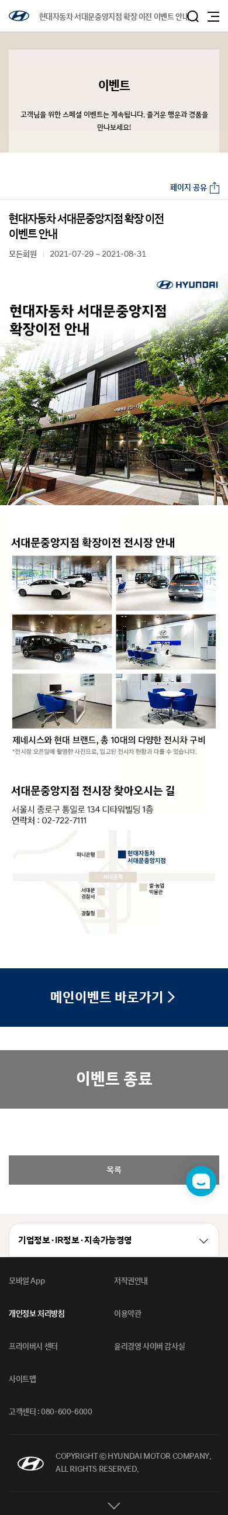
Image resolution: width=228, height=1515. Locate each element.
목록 (114, 1169)
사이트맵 (22, 1379)
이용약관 (127, 1314)
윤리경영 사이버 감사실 (149, 1347)
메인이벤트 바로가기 (107, 998)
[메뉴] (213, 17)
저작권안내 (131, 1281)
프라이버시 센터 (33, 1347)
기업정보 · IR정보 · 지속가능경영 (75, 1240)
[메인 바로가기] (19, 16)
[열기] (114, 1503)
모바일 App (26, 1281)
